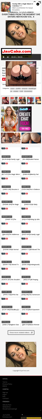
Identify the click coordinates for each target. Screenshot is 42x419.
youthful (18, 88)
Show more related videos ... (20, 332)
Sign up (5, 392)
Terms (5, 382)
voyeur (12, 88)
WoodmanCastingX (10, 409)
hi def (21, 91)
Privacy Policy (7, 384)
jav (11, 91)
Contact (6, 398)
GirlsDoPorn (7, 407)
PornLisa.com (7, 417)
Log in (5, 394)
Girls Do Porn (7, 405)
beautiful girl (32, 88)
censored (24, 88)
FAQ (4, 396)
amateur (15, 91)
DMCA (5, 386)
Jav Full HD (6, 415)
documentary (28, 91)
